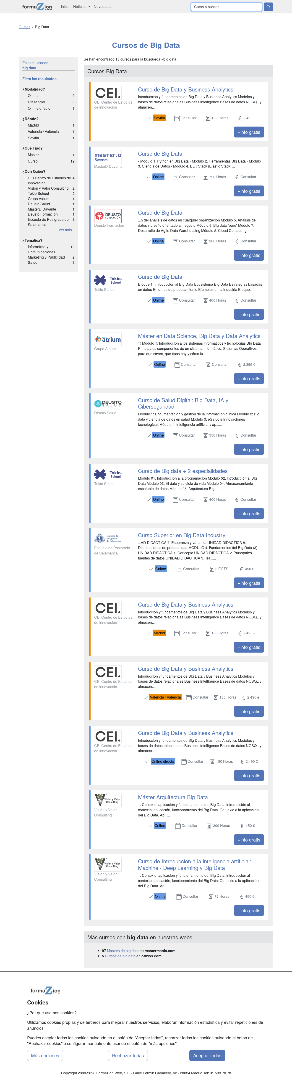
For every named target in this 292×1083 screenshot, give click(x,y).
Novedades (103, 6)
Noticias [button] (80, 6)
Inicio (65, 6)
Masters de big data (123, 950)
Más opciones (45, 1055)
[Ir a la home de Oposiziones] (37, 7)
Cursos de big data (120, 955)
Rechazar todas (128, 1055)
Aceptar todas (207, 1055)
